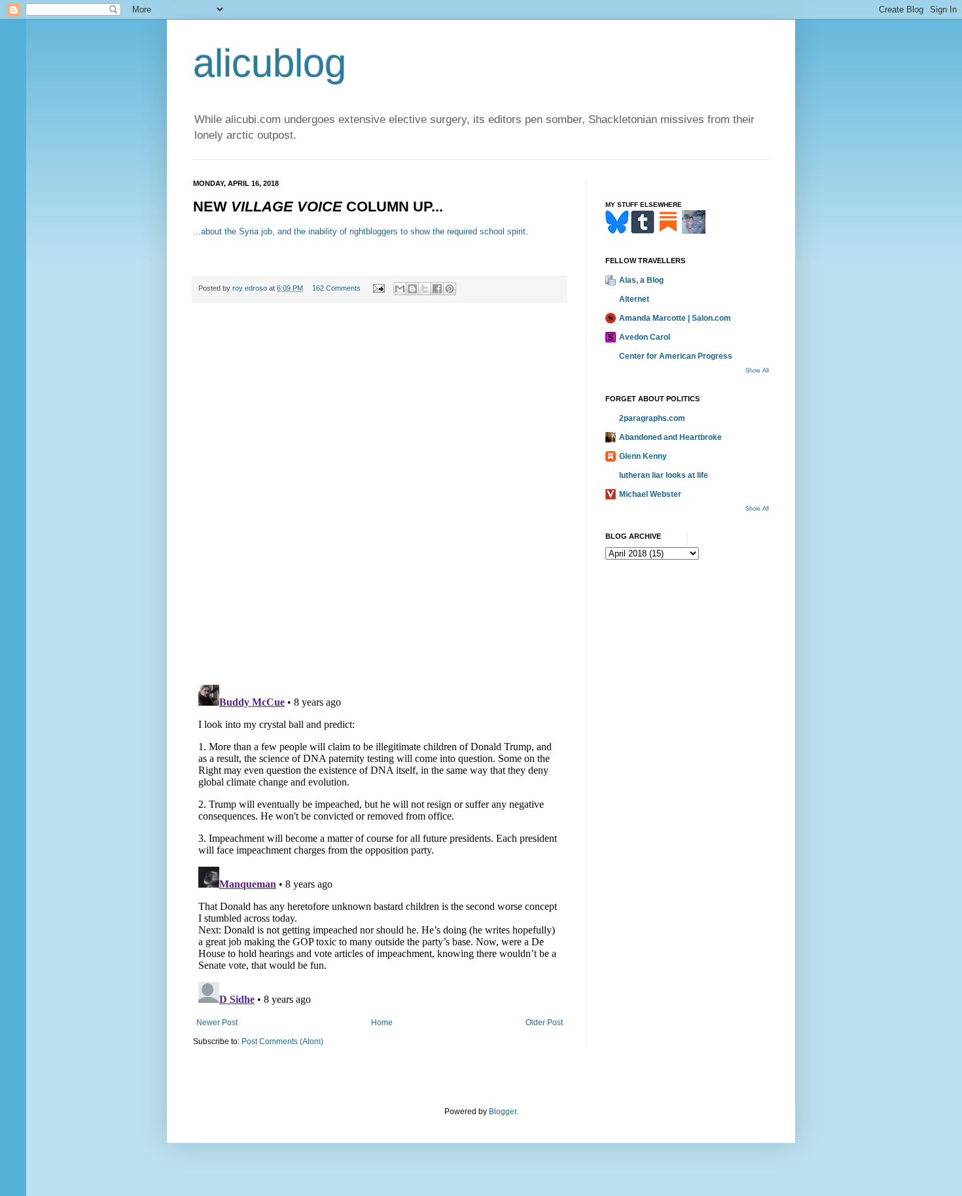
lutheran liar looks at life (663, 475)
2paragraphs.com (652, 418)
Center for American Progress (675, 356)
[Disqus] (379, 493)
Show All (757, 370)
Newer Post (217, 1022)
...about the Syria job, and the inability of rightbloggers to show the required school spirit (359, 231)
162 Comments (336, 288)
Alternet (634, 299)
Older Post (544, 1022)
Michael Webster (650, 494)
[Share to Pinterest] (449, 288)
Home (382, 1022)
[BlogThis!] (412, 288)
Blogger (502, 1111)
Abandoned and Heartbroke (670, 437)
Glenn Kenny (643, 456)
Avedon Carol (644, 337)
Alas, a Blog (641, 280)
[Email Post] (378, 288)
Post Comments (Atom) (282, 1041)
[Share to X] (424, 288)
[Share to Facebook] (437, 288)
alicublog (269, 63)
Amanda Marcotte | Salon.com (675, 318)
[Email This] (399, 288)
